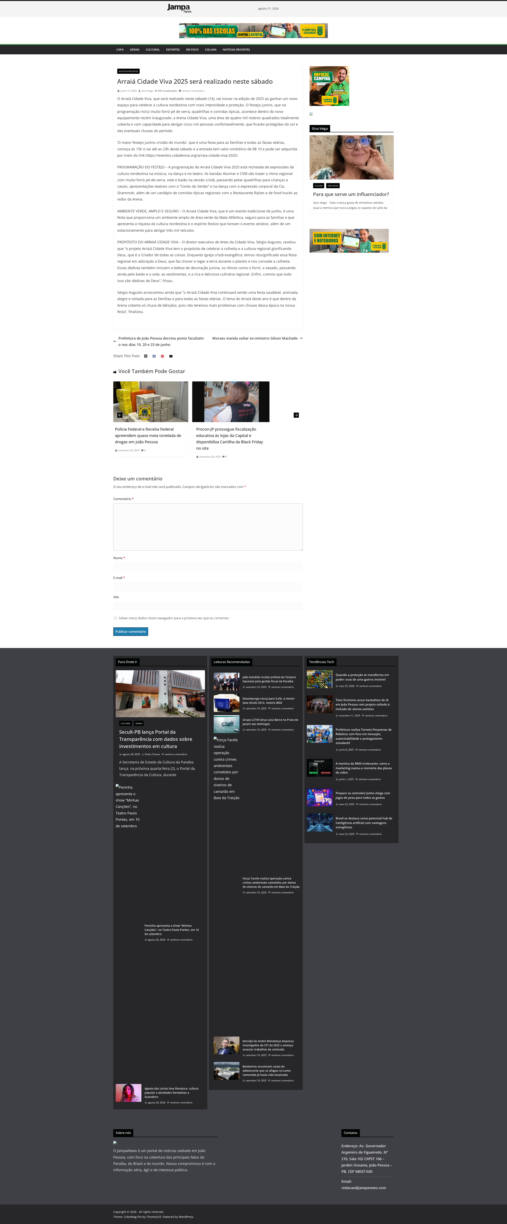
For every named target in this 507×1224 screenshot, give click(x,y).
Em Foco (192, 49)
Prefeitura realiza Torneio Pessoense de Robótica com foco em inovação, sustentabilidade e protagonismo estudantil (364, 736)
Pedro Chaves (152, 754)
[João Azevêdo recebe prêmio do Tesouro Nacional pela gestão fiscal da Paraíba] (226, 682)
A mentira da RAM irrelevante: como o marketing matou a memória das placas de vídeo (364, 767)
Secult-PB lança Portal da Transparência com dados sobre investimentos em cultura (155, 739)
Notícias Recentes (236, 49)
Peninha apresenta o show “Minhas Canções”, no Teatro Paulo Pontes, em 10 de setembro (172, 930)
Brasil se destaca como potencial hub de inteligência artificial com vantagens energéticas (364, 822)
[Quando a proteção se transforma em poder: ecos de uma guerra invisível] (320, 681)
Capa (120, 49)
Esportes (173, 49)
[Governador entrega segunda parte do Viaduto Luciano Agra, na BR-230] (233, 384)
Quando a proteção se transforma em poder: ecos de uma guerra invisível (362, 677)
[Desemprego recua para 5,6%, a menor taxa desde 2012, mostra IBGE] (226, 703)
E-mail (119, 578)
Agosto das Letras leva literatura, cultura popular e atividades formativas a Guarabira (171, 1093)
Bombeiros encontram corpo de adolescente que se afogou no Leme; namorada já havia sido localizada (267, 1071)
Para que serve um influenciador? (351, 194)
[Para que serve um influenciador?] (352, 157)
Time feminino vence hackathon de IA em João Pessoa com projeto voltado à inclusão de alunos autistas (363, 704)
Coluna (210, 49)
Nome (119, 558)
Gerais (134, 49)
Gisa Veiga (147, 90)
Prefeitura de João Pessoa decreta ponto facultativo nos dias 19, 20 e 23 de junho (161, 341)
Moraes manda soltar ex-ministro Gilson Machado (255, 338)
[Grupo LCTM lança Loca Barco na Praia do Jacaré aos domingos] (226, 724)
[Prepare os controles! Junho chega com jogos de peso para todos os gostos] (320, 799)
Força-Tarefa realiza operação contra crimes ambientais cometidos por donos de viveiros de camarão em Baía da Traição (271, 882)
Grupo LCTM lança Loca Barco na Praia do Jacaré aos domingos (270, 722)
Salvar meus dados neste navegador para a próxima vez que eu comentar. (174, 618)
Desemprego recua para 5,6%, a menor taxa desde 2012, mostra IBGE (268, 701)
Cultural (153, 49)
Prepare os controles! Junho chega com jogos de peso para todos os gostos (363, 795)
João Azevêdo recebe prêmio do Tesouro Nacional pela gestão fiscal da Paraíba (269, 679)
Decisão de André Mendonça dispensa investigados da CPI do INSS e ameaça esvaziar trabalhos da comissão (268, 1045)
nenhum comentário (193, 90)
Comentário (123, 499)
